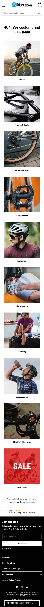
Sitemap (29, 599)
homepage (30, 502)
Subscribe (22, 543)
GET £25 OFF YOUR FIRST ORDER (20, 603)
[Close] (36, 603)
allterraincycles (21, 599)
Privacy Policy (6, 548)
